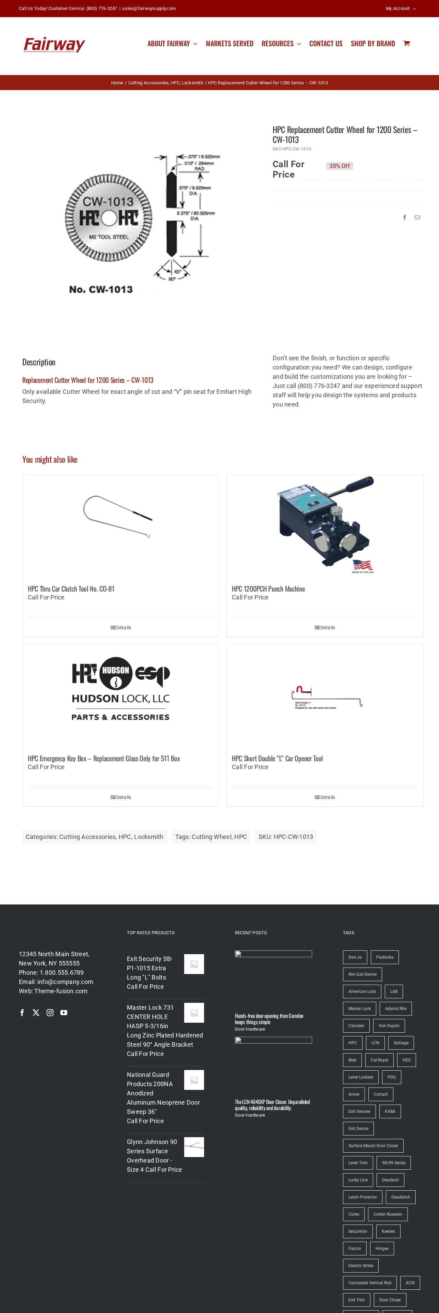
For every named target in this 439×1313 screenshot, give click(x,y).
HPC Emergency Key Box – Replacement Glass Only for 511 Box (104, 758)
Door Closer (390, 1300)
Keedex (388, 1231)
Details (123, 627)
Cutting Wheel (212, 836)
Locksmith (148, 836)
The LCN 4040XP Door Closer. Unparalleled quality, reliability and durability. (272, 1104)
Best (352, 1060)
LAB (394, 991)
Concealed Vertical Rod (369, 1282)
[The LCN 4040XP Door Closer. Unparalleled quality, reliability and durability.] (273, 1065)
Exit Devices (359, 1111)
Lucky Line (358, 1180)
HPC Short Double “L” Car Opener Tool (277, 758)
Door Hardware (250, 1029)
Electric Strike (360, 1265)
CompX (381, 1094)
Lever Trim (358, 1162)
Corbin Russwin (387, 1214)
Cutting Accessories (87, 836)
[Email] (417, 217)
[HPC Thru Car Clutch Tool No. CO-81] (121, 526)
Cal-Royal (379, 1060)
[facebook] (22, 1012)
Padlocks (384, 957)
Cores (353, 1214)
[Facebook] (405, 217)
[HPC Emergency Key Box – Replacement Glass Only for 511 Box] (121, 695)
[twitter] (36, 1012)
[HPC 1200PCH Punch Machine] (325, 526)
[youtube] (63, 1012)
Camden (356, 1025)
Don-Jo (355, 957)
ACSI (410, 1282)
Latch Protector (362, 1197)
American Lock (362, 991)
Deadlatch (400, 1197)
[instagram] (50, 1012)
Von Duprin (389, 1025)
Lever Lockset (360, 1077)
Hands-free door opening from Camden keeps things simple (269, 1018)
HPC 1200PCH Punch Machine (268, 588)
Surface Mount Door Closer (373, 1145)
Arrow (353, 1094)
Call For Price (289, 166)
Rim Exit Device (362, 974)
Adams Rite (395, 1008)
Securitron (357, 1231)
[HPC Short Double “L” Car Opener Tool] (325, 695)
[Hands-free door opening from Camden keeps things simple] (273, 978)
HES (407, 1060)
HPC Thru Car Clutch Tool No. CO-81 (71, 588)
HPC (125, 836)
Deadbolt (390, 1180)
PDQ (392, 1077)
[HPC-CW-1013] (137, 224)
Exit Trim (356, 1300)
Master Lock (359, 1008)
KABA (390, 1111)
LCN (375, 1043)
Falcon (354, 1248)
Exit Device (358, 1128)
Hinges (382, 1248)
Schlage (401, 1043)
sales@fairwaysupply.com (149, 8)
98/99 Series (393, 1162)
